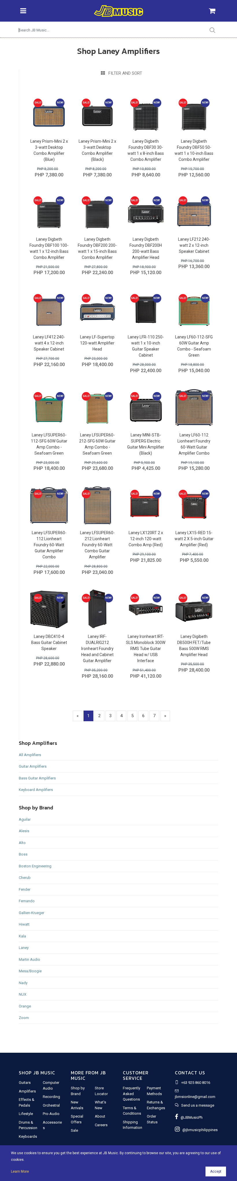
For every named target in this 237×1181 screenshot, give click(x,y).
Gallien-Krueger (31, 913)
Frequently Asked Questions (131, 1093)
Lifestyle (26, 1114)
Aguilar (25, 819)
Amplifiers (27, 1091)
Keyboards (28, 1136)
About (100, 1116)
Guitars (25, 1082)
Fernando (27, 901)
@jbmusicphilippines (199, 1130)
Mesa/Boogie (30, 971)
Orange (25, 1006)
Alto (22, 843)
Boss (23, 854)
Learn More (20, 1171)
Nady (23, 983)
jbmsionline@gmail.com (195, 1097)
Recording (51, 1097)
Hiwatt (24, 924)
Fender (24, 889)
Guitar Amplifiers (33, 766)
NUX (22, 994)
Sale (74, 1130)
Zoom (24, 1018)
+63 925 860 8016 (195, 1082)
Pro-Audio (51, 1114)
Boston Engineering (35, 866)
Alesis (24, 831)
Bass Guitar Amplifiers (37, 778)
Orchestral (51, 1105)
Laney (24, 947)
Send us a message (197, 1105)
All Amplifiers (30, 755)
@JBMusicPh (190, 1117)
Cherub (25, 877)
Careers (101, 1125)
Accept (215, 1171)
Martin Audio (29, 959)
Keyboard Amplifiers (36, 790)
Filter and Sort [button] (123, 73)
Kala (22, 936)
